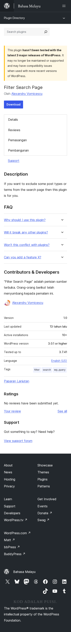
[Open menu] (64, 6)
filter (37, 369)
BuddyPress (14, 554)
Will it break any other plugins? (26, 232)
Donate (44, 513)
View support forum (18, 441)
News (8, 472)
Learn (8, 499)
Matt (9, 540)
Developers (12, 513)
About (8, 465)
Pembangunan (18, 150)
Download (14, 104)
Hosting (9, 479)
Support (13, 161)
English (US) (59, 360)
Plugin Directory (14, 18)
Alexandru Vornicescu (26, 94)
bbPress (12, 547)
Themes (43, 472)
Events (42, 506)
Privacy (9, 486)
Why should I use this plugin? (25, 220)
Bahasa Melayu (24, 572)
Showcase (45, 465)
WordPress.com (17, 533)
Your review (12, 411)
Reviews (14, 130)
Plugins (42, 479)
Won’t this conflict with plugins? (27, 245)
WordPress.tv (15, 520)
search (47, 369)
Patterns (43, 486)
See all (62, 411)
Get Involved (46, 499)
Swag (43, 520)
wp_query (59, 369)
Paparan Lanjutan (16, 381)
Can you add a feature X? (22, 257)
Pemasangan (17, 140)
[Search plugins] (46, 32)
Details (13, 120)
